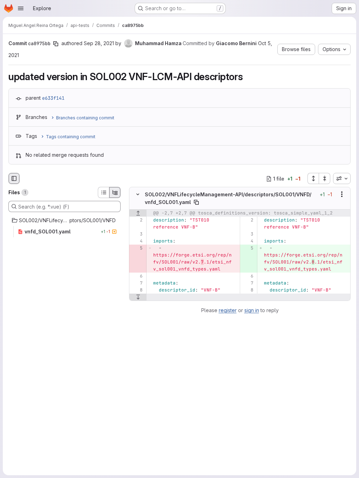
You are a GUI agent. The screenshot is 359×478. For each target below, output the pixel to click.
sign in (251, 310)
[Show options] (342, 194)
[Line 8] (137, 290)
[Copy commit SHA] (56, 44)
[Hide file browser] (14, 178)
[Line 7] (137, 283)
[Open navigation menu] (20, 8)
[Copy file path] (196, 202)
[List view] (103, 192)
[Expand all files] (313, 178)
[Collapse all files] (324, 178)
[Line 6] (137, 276)
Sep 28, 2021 (99, 43)
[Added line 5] (247, 248)
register (228, 310)
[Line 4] (137, 241)
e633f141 (53, 98)
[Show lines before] (138, 213)
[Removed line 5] (137, 248)
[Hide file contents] (138, 194)
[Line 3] (137, 234)
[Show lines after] (138, 297)
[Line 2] (137, 220)
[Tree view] (115, 192)
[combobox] (342, 178)
